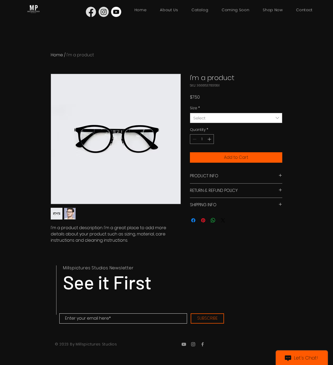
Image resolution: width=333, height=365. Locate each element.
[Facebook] (202, 344)
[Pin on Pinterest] (203, 220)
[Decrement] (194, 139)
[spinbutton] (202, 139)
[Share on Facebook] (193, 220)
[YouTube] (184, 344)
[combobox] (236, 118)
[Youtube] (116, 12)
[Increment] (210, 139)
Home (57, 55)
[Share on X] (223, 220)
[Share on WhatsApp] (213, 220)
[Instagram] (193, 344)
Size (195, 108)
